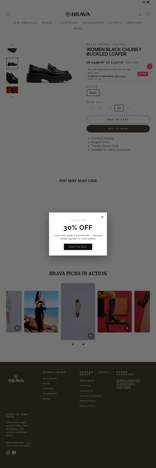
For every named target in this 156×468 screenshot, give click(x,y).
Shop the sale (78, 247)
